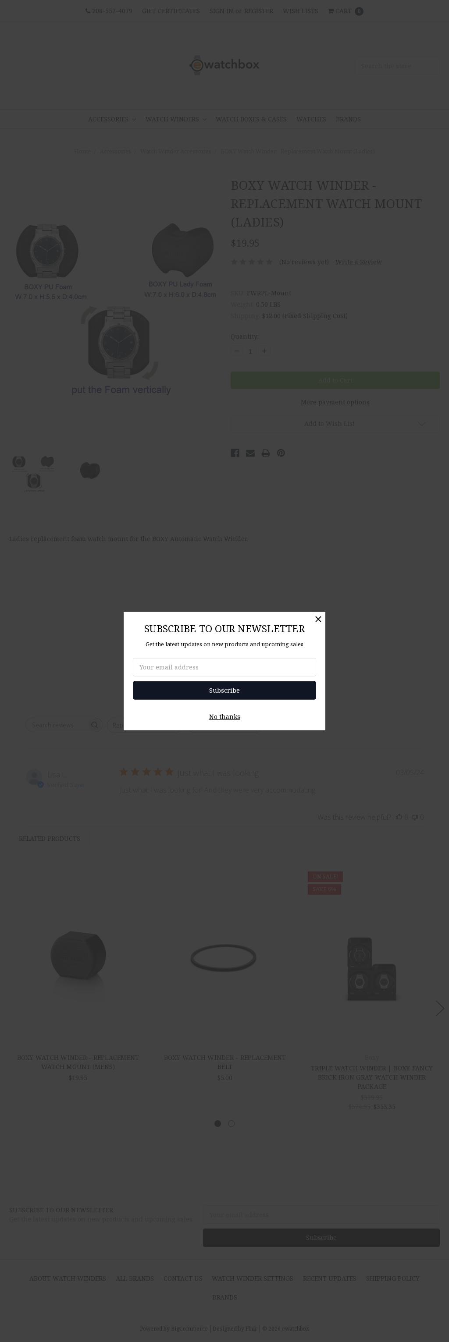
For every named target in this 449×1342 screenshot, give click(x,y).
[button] (318, 619)
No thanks (224, 716)
